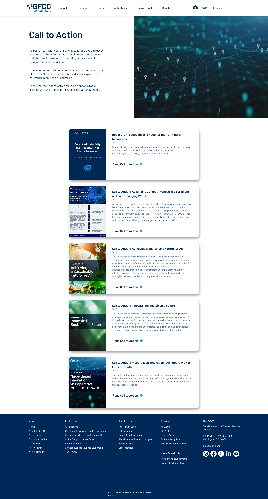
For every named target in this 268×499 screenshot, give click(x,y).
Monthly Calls (167, 435)
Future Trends (126, 443)
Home (32, 426)
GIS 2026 (165, 430)
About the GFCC (37, 430)
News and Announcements (174, 458)
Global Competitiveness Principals (135, 439)
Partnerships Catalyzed (76, 443)
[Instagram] (206, 454)
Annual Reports (36, 451)
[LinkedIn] (229, 454)
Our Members (35, 435)
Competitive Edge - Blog (173, 462)
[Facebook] (213, 454)
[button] (66, 8)
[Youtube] (236, 454)
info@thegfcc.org (211, 445)
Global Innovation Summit (173, 443)
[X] (221, 454)
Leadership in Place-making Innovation (84, 435)
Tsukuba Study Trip (170, 439)
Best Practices (126, 447)
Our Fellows (34, 443)
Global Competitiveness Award (80, 439)
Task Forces (71, 451)
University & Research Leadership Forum (85, 430)
